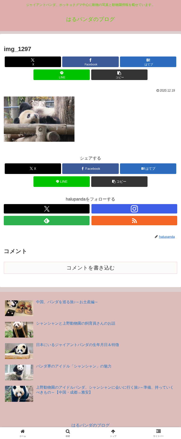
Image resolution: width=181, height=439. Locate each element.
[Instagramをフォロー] (134, 208)
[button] (119, 74)
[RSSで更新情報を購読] (134, 220)
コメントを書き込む (90, 268)
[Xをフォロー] (47, 208)
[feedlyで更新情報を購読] (47, 220)
